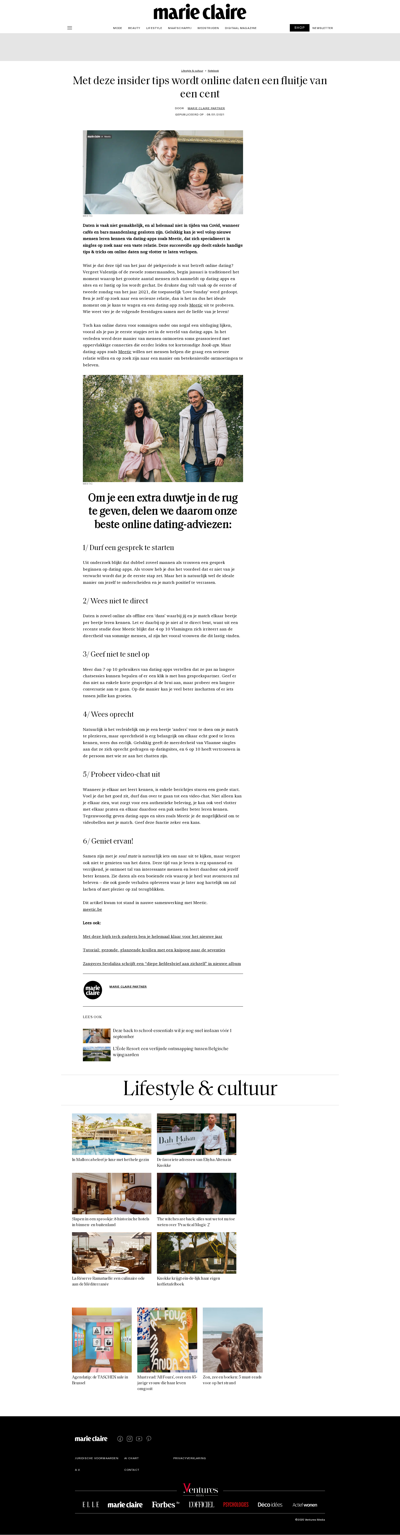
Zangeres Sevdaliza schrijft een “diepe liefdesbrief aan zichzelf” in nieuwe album (162, 963)
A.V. (78, 1470)
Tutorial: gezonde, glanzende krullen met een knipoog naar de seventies (154, 950)
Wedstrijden (208, 28)
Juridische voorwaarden (96, 1458)
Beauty (134, 28)
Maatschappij (179, 28)
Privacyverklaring (189, 1458)
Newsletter (322, 28)
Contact (131, 1470)
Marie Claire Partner (206, 108)
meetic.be (92, 909)
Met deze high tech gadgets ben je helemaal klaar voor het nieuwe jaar (152, 936)
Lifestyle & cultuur (200, 1089)
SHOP (299, 27)
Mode (117, 28)
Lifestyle (154, 28)
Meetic (196, 305)
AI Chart (131, 1458)
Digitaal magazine (241, 28)
